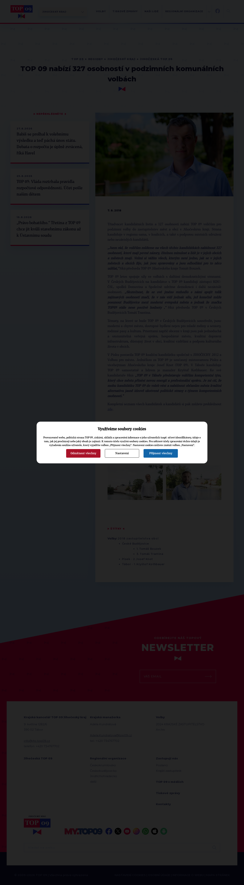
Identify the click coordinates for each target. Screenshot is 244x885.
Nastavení (122, 453)
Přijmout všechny (160, 453)
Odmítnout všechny (83, 453)
